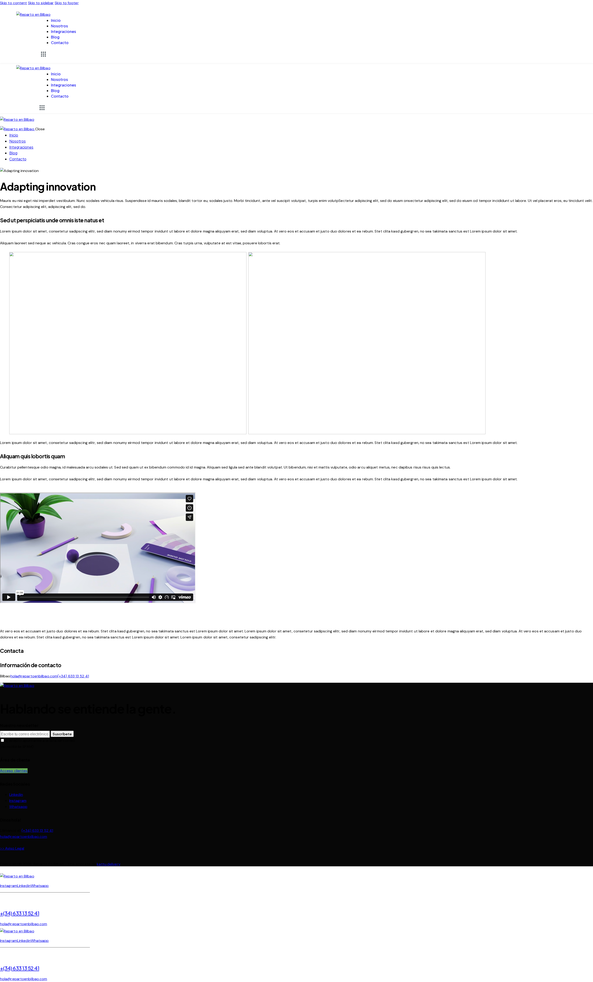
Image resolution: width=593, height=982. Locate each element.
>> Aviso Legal (12, 848)
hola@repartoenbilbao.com (33, 676)
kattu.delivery (108, 864)
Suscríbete (62, 734)
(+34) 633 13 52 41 (73, 676)
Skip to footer (67, 2)
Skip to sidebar (41, 2)
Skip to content (13, 2)
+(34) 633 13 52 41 (19, 913)
